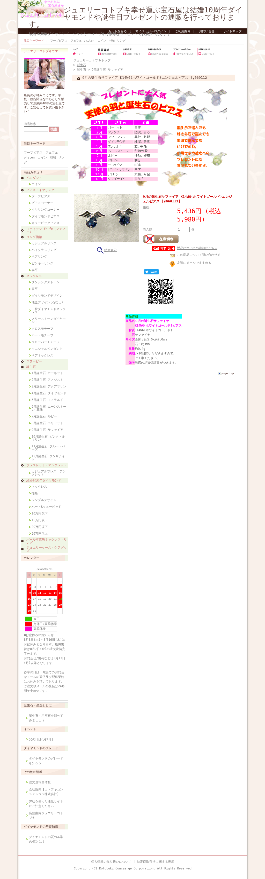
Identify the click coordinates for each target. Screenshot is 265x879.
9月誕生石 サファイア (47, 430)
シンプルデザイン (44, 500)
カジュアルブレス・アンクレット (49, 473)
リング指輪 (34, 237)
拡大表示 (110, 250)
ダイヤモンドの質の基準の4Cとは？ (46, 839)
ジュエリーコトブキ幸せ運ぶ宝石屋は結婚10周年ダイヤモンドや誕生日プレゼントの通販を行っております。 (135, 17)
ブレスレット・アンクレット (46, 465)
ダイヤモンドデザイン (47, 295)
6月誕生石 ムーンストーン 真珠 (49, 408)
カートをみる (117, 31)
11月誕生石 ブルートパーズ (48, 448)
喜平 (35, 270)
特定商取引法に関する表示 (155, 862)
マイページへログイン (150, 31)
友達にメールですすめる (194, 263)
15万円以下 (40, 520)
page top (228, 373)
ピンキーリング (42, 263)
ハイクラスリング (44, 250)
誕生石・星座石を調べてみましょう (46, 718)
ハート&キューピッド (46, 507)
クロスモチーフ (42, 328)
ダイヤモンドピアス (46, 216)
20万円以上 (40, 533)
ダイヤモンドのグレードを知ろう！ (46, 761)
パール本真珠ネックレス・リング (46, 541)
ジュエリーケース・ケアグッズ (46, 549)
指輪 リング (117, 40)
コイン (102, 40)
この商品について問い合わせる (198, 255)
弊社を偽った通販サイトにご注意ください (46, 803)
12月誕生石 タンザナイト (48, 457)
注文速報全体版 (40, 782)
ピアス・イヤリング (40, 190)
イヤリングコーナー (46, 209)
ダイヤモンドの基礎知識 (41, 826)
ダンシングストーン (46, 282)
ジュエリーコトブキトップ (92, 60)
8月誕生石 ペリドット (47, 423)
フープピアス (58, 40)
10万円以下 (40, 513)
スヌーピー (34, 361)
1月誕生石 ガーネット (47, 373)
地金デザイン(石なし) (47, 302)
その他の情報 (33, 771)
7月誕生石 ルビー (44, 416)
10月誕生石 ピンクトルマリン (48, 438)
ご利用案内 (182, 31)
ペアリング (39, 256)
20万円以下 (40, 527)
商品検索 (30, 124)
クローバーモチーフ (46, 342)
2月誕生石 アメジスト (47, 380)
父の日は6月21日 (41, 739)
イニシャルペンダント (47, 349)
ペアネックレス (42, 355)
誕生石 (31, 367)
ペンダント (34, 178)
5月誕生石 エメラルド (47, 400)
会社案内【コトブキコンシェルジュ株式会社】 (46, 792)
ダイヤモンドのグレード (41, 748)
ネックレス (34, 276)
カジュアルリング (44, 243)
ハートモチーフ (42, 335)
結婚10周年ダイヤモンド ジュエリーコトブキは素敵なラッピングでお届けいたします (100, 34)
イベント (30, 729)
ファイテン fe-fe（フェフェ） (45, 230)
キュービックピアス (46, 223)
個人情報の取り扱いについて (111, 862)
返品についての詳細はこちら (197, 248)
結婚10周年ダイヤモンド (43, 480)
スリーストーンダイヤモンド (49, 320)
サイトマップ (232, 31)
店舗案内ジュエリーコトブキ (46, 815)
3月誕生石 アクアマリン (49, 386)
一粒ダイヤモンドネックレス (49, 310)
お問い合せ (207, 31)
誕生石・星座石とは (38, 705)
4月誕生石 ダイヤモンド (49, 393)
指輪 (35, 493)
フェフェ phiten (82, 40)
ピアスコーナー (42, 203)
